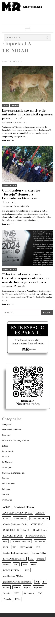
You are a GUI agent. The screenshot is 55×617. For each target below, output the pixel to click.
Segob (27, 587)
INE (14, 547)
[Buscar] (47, 38)
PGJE (33, 564)
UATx (18, 598)
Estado (5, 185)
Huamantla (40, 541)
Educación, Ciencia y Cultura (15, 440)
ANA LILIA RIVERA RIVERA (17, 512)
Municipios (14, 105)
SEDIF (17, 587)
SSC (40, 593)
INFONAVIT (26, 547)
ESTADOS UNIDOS (35, 535)
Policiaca (6, 488)
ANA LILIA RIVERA (24, 506)
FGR (5, 541)
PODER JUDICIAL (12, 570)
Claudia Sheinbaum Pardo (15, 524)
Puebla (6, 587)
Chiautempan (20, 518)
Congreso (6, 424)
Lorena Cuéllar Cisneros (14, 558)
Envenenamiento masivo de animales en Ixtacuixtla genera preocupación (27, 114)
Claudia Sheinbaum (39, 518)
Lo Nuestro (7, 461)
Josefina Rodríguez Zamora (15, 552)
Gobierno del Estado (21, 541)
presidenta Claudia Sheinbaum (17, 581)
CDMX (6, 518)
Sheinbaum (28, 593)
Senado (5, 494)
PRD (27, 570)
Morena (40, 558)
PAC (16, 564)
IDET (5, 547)
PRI (37, 581)
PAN (25, 564)
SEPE (16, 593)
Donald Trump (40, 529)
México (6, 564)
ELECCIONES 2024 (12, 535)
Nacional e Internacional (13, 472)
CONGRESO (37, 524)
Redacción (8, 122)
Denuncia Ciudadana (11, 429)
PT (44, 581)
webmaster (7, 499)
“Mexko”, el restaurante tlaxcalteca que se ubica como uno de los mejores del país (26, 278)
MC (31, 558)
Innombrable (8, 451)
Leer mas (6, 140)
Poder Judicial (8, 483)
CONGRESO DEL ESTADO (16, 529)
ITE (38, 547)
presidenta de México (13, 575)
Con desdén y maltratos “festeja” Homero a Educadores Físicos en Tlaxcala (21, 196)
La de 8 (5, 105)
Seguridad (38, 587)
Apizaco (40, 512)
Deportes (6, 434)
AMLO (6, 506)
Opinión (6, 477)
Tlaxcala (7, 598)
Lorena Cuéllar (39, 552)
